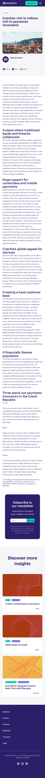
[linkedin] (26, 763)
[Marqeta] (10, 3)
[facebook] (18, 763)
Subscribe (31, 520)
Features (6, 724)
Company (6, 737)
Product (6, 718)
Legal (5, 743)
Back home (6, 12)
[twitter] (22, 763)
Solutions (6, 712)
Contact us (31, 3)
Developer (7, 730)
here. (28, 532)
